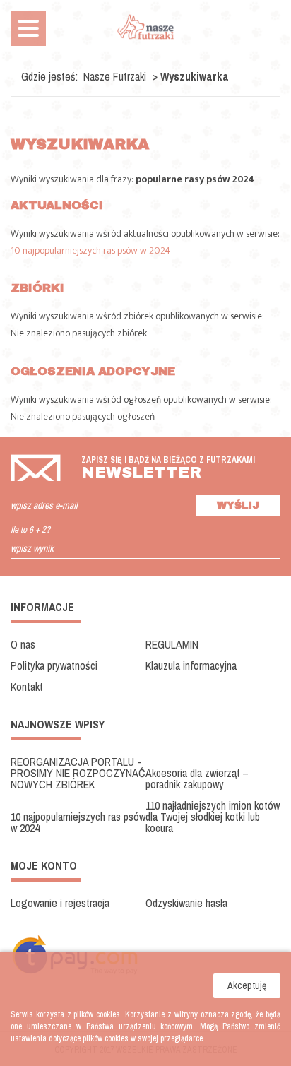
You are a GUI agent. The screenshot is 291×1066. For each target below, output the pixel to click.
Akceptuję (246, 985)
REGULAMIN (172, 644)
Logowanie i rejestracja (60, 903)
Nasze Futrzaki (114, 76)
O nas (23, 644)
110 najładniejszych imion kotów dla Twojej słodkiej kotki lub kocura (213, 817)
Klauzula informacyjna (191, 665)
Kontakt (27, 686)
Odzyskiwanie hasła (186, 903)
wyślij (238, 505)
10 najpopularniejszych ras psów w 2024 (90, 250)
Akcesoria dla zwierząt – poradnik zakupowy (197, 778)
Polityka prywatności (54, 665)
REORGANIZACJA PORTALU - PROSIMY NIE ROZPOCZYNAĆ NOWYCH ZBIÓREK (78, 773)
